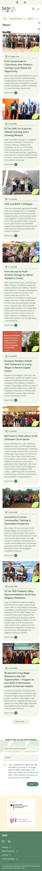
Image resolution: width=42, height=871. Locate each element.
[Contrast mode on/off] (17, 3)
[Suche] (34, 9)
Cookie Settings (8, 859)
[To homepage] (4, 19)
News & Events (16, 19)
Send (31, 784)
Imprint (5, 847)
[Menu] (38, 9)
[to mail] (39, 23)
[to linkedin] (39, 29)
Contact (5, 855)
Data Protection (8, 851)
